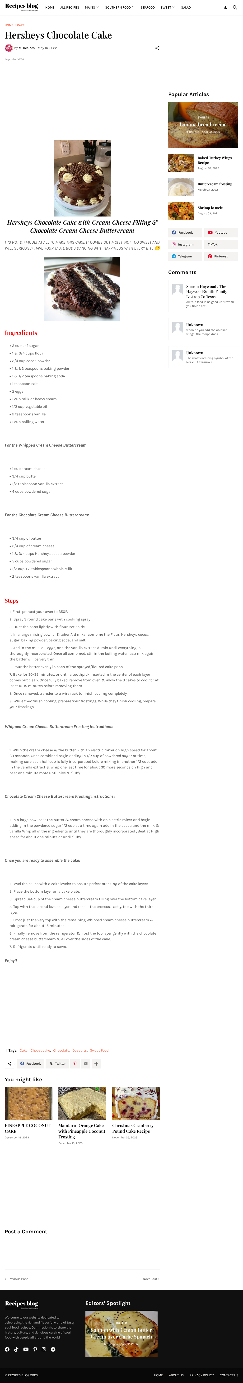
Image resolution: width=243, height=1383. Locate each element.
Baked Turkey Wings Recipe (215, 160)
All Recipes (69, 7)
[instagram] (44, 1349)
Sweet (165, 7)
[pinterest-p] (35, 1349)
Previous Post (18, 1279)
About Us (176, 1375)
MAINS (90, 7)
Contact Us (229, 1375)
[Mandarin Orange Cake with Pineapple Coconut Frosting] (82, 1103)
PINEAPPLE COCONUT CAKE (28, 1128)
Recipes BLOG (18, 1375)
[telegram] (53, 1349)
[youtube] (26, 1349)
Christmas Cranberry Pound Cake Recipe (133, 1128)
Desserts (79, 1050)
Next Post (150, 1279)
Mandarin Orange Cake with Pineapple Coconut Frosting (81, 1131)
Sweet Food (99, 1050)
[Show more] (96, 1063)
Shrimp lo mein (210, 208)
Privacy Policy (202, 1375)
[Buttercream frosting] (181, 187)
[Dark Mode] (226, 8)
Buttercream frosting (215, 184)
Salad (186, 7)
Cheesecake (40, 1050)
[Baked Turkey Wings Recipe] (181, 163)
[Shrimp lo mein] (181, 211)
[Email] (85, 1063)
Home (50, 7)
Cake (20, 25)
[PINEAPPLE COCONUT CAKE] (28, 1103)
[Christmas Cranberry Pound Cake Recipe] (136, 1103)
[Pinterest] (75, 1063)
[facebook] (7, 1349)
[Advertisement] (82, 95)
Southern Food (118, 7)
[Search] (234, 8)
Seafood (148, 7)
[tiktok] (16, 1349)
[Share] (157, 48)
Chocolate (61, 1050)
